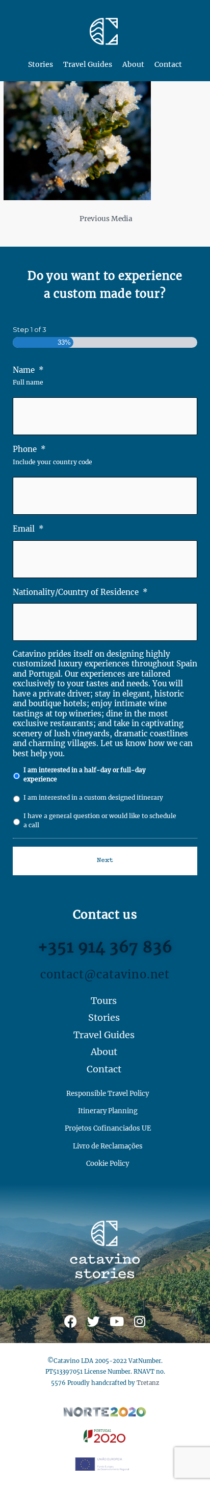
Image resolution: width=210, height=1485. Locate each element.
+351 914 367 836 (105, 946)
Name (28, 370)
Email (28, 529)
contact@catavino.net (105, 974)
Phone (29, 449)
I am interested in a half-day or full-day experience (84, 774)
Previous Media (106, 218)
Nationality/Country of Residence (80, 592)
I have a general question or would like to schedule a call (99, 820)
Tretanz (148, 1382)
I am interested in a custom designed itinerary (93, 797)
